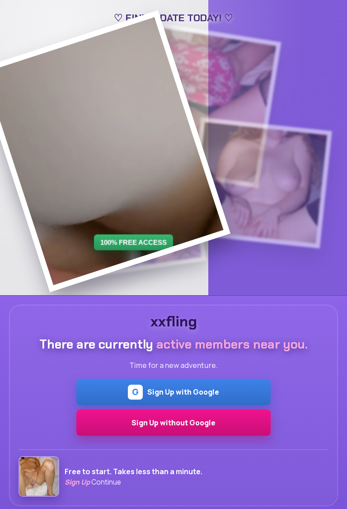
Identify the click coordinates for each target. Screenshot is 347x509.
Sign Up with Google (175, 392)
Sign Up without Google (173, 423)
